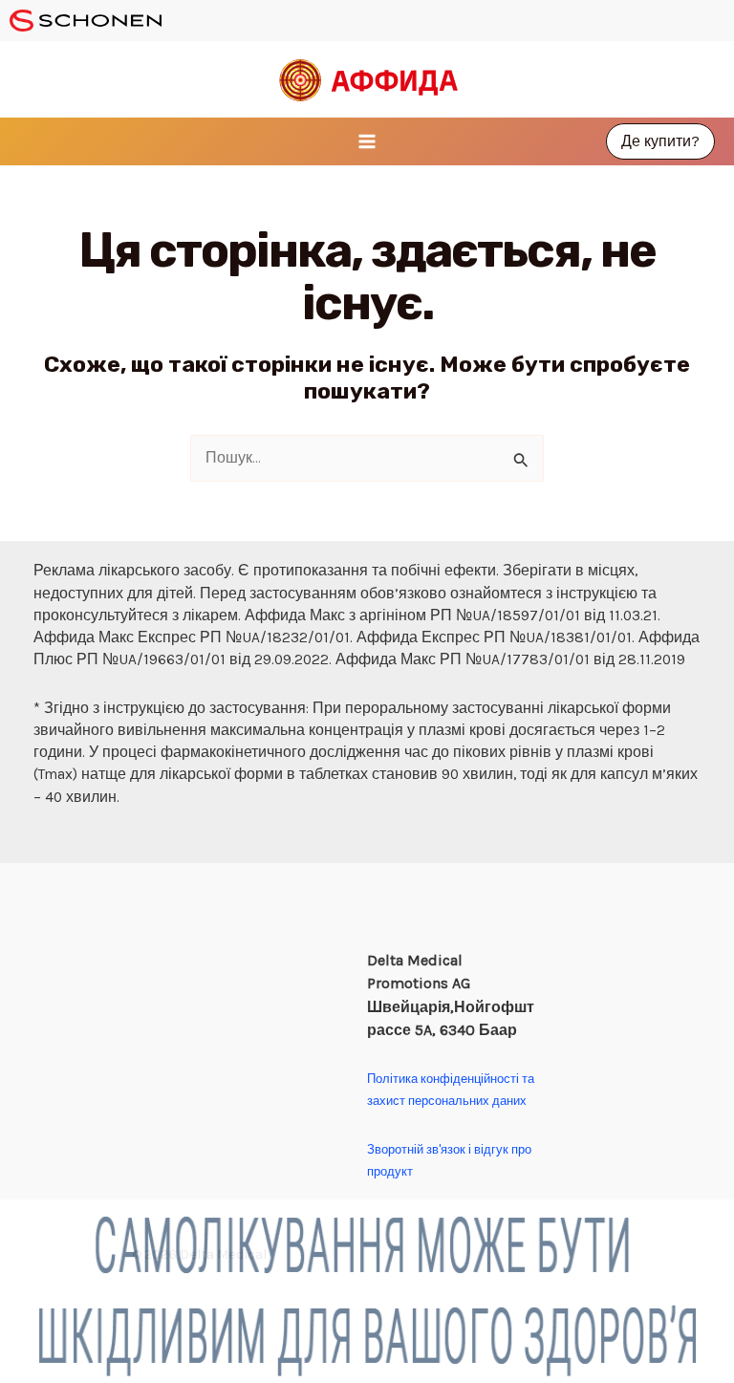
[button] (660, 141)
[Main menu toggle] (366, 141)
